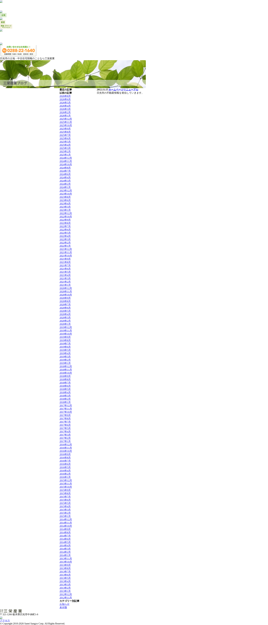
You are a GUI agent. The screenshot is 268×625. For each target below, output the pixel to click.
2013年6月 (65, 575)
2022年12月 (66, 213)
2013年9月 (65, 565)
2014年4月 (65, 545)
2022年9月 (65, 220)
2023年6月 (65, 200)
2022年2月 (65, 242)
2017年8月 (65, 418)
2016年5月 (65, 467)
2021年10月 (66, 255)
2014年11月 (66, 522)
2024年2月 (65, 184)
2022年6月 (65, 229)
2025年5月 (65, 141)
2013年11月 (66, 558)
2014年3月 (65, 548)
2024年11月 (66, 161)
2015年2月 (65, 513)
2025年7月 (65, 135)
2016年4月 (65, 470)
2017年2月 (65, 438)
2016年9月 (65, 454)
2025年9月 (65, 128)
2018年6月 (65, 386)
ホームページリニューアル (123, 89)
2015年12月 (66, 480)
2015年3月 (65, 509)
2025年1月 (65, 154)
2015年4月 (65, 506)
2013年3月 (65, 584)
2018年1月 (65, 402)
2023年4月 (65, 203)
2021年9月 (65, 259)
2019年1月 (65, 363)
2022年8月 (65, 223)
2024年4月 (65, 177)
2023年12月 (66, 190)
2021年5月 (65, 272)
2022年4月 (65, 236)
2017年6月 (65, 425)
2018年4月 (65, 392)
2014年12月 (66, 519)
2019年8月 (65, 340)
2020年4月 (65, 314)
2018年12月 (66, 366)
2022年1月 (65, 246)
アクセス (5, 620)
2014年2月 (65, 552)
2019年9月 (65, 337)
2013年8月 (65, 568)
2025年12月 (66, 119)
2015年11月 (66, 483)
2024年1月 (65, 187)
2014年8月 (65, 532)
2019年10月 (66, 334)
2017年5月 (65, 428)
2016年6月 (65, 464)
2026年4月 (65, 106)
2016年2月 (65, 474)
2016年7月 (65, 461)
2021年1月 (65, 285)
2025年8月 (65, 132)
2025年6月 (65, 138)
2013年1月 (65, 591)
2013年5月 (65, 578)
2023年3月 (65, 206)
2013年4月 (65, 581)
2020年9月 (65, 298)
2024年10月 (66, 164)
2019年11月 (66, 330)
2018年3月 (65, 395)
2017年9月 (65, 415)
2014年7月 (65, 535)
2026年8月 (65, 96)
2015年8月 (65, 493)
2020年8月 (65, 301)
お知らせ (64, 604)
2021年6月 (65, 268)
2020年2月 (65, 320)
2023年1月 (65, 210)
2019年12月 (66, 327)
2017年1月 (65, 441)
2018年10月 (66, 373)
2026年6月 (65, 99)
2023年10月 (66, 193)
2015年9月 (65, 490)
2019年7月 (65, 343)
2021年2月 (65, 281)
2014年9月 (65, 529)
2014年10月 (66, 526)
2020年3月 (65, 317)
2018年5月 (65, 389)
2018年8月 (65, 379)
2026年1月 (65, 115)
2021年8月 (65, 262)
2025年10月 (66, 125)
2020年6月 (65, 307)
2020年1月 (65, 324)
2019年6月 (65, 347)
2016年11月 (66, 447)
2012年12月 (66, 594)
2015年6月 (65, 500)
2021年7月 (65, 265)
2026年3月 (65, 109)
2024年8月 (65, 167)
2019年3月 (65, 356)
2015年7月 (65, 496)
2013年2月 (65, 588)
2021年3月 (65, 278)
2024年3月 (65, 180)
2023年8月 (65, 197)
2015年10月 (66, 487)
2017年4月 (65, 431)
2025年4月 (65, 145)
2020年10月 (66, 294)
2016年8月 (65, 457)
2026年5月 (65, 102)
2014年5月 (65, 542)
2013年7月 (65, 571)
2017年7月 (65, 421)
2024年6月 (65, 174)
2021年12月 (66, 249)
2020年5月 (65, 311)
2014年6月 (65, 539)
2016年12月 (66, 444)
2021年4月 (65, 275)
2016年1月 (65, 477)
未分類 (63, 607)
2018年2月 (65, 399)
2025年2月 (65, 151)
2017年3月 (65, 434)
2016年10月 (66, 451)
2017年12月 (66, 405)
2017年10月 (66, 412)
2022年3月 (65, 239)
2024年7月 (65, 171)
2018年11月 (66, 369)
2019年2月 (65, 360)
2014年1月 (65, 555)
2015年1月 (65, 516)
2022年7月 (65, 226)
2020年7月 (65, 304)
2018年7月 (65, 382)
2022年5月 (65, 233)
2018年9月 (65, 376)
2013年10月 (66, 561)
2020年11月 (66, 291)
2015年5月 (65, 503)
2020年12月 (66, 288)
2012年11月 (66, 597)
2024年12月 (66, 158)
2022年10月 (66, 216)
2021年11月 (66, 252)
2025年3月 (65, 148)
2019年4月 (65, 353)
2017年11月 (66, 408)
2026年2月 (65, 112)
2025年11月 (66, 122)
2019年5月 (65, 350)
